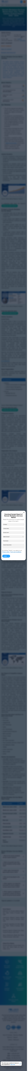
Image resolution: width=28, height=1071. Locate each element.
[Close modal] (24, 512)
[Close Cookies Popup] (20, 1063)
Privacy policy (6, 552)
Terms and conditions (15, 552)
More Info (12, 1064)
